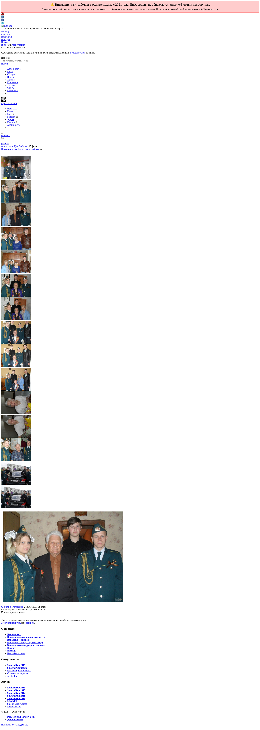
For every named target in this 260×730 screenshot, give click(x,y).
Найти (4, 63)
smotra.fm (12, 676)
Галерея (11, 116)
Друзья (10, 119)
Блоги (10, 71)
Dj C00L (5, 103)
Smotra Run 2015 (16, 665)
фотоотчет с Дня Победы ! (14, 146)
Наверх (5, 42)
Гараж (10, 111)
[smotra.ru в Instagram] (6, 26)
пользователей (77, 52)
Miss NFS (12, 701)
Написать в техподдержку (14, 724)
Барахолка (12, 90)
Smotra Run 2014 (16, 687)
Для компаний (15, 719)
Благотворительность (19, 670)
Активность (13, 125)
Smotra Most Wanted (17, 704)
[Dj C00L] (3, 100)
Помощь (11, 650)
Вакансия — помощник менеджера (26, 637)
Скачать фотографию (12, 607)
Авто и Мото (14, 69)
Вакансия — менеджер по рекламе (26, 645)
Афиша (11, 79)
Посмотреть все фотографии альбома (20, 149)
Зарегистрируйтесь (11, 622)
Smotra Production (17, 668)
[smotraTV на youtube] (2, 14)
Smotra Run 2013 (16, 690)
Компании (12, 82)
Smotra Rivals (14, 706)
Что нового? (14, 634)
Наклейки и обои (16, 653)
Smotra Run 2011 (16, 695)
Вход (3, 45)
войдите (30, 622)
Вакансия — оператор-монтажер (25, 642)
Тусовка (11, 85)
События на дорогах (17, 673)
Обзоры (11, 74)
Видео (10, 77)
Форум (10, 88)
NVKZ (13, 103)
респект (5, 143)
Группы (11, 122)
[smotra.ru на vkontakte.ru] (2, 17)
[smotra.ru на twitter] (2, 23)
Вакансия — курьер (18, 640)
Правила (11, 648)
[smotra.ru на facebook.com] (2, 20)
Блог (9, 114)
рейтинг (5, 135)
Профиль (12, 108)
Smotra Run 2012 (16, 693)
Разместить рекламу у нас (21, 717)
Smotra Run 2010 (16, 698)
